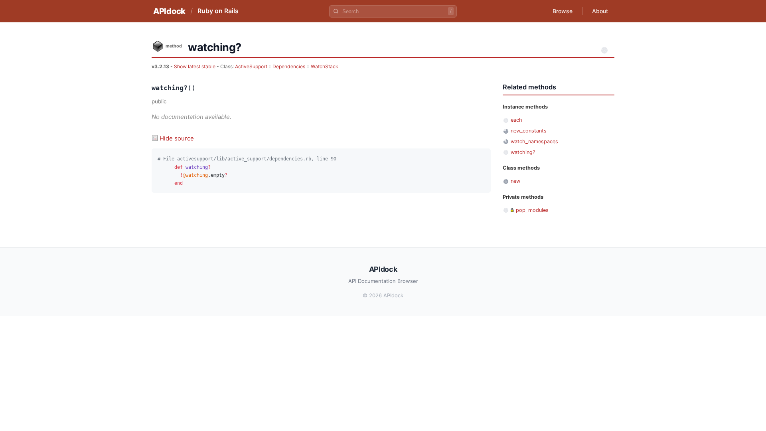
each (516, 120)
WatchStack (324, 66)
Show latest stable (195, 66)
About (600, 11)
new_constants (529, 131)
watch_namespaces (534, 141)
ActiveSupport (251, 66)
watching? (523, 152)
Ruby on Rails (218, 11)
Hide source (177, 138)
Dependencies (288, 66)
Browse (563, 11)
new (515, 181)
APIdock (169, 11)
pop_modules (532, 210)
